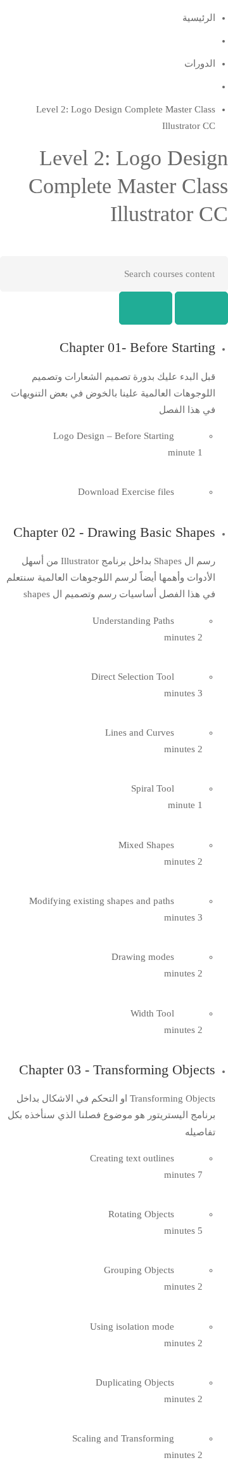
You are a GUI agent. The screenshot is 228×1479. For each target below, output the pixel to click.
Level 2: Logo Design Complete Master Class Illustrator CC (128, 186)
